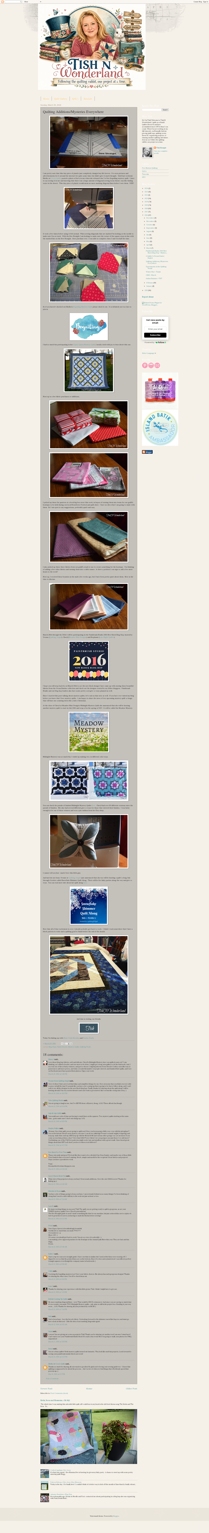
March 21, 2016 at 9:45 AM (57, 1247)
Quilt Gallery (60, 98)
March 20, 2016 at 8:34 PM (57, 1106)
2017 (146, 212)
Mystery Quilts (73, 1047)
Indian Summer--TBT (154, 278)
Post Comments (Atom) (59, 1393)
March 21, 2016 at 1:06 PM (57, 1279)
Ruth (50, 1316)
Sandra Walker (53, 1128)
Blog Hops (52, 1047)
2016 (146, 215)
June (148, 238)
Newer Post (46, 1388)
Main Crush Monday (71, 1038)
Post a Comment (52, 1379)
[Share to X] (66, 1044)
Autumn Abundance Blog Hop (61, 1494)
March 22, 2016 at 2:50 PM (57, 1342)
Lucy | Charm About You (57, 1176)
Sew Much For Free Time (57, 1152)
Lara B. (51, 1206)
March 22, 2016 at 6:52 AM (57, 1324)
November (150, 221)
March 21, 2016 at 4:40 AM (57, 1184)
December (150, 218)
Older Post (131, 1388)
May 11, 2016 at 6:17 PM (56, 1374)
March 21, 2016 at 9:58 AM (57, 1264)
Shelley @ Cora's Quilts (56, 1364)
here (93, 805)
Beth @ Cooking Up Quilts (57, 1299)
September (150, 228)
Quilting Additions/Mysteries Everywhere (157, 262)
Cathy (50, 1271)
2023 (146, 192)
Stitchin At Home (54, 1191)
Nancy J (51, 1059)
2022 (146, 195)
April (148, 245)
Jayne (50, 1331)
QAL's (75, 98)
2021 (146, 198)
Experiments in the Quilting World (156, 267)
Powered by (149, 342)
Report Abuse (148, 297)
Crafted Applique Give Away (60, 1470)
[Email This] (62, 1044)
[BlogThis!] (64, 1044)
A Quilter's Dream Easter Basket (155, 257)
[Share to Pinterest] (71, 1044)
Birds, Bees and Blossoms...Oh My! (55, 1400)
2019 (146, 205)
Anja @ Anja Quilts (55, 1113)
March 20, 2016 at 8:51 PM (57, 1121)
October (149, 225)
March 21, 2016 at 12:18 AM (57, 1169)
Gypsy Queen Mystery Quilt (84, 344)
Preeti (50, 1226)
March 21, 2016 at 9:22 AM (57, 1219)
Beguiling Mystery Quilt (82, 307)
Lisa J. (50, 1286)
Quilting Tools (85, 1047)
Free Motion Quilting (150, 168)
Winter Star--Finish (153, 272)
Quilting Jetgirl (55, 637)
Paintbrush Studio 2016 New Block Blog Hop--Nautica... (156, 252)
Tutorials (87, 98)
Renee (50, 1349)
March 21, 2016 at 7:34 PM (57, 1309)
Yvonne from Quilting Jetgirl (58, 1081)
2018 (146, 208)
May (148, 241)
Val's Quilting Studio (55, 1100)
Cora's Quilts (56, 178)
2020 (147, 202)
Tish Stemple (161, 148)
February (149, 283)
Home (46, 98)
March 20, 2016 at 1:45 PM (57, 1074)
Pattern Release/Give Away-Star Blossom (65, 1482)
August (149, 231)
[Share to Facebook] (69, 1044)
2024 (147, 188)
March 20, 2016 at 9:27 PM (57, 1145)
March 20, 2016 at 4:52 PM (57, 1093)
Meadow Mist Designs (77, 637)
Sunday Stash (88, 1038)
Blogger (116, 1516)
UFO (144, 177)
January (149, 286)
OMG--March (151, 275)
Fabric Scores (62, 1047)
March (148, 248)
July (147, 235)
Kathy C (51, 1254)
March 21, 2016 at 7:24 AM (57, 1199)
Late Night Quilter (106, 637)
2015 (146, 290)
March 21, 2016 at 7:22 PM (57, 1292)
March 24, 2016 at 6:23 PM (57, 1357)
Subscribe (155, 335)
